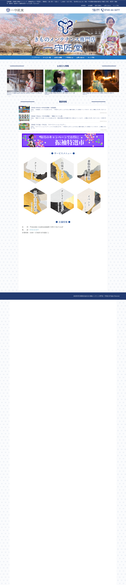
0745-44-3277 (34, 230)
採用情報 (83, 5)
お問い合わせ (107, 5)
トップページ (35, 57)
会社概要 (90, 5)
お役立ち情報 (58, 57)
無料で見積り (98, 5)
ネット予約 (116, 5)
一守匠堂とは (69, 57)
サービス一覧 (47, 57)
